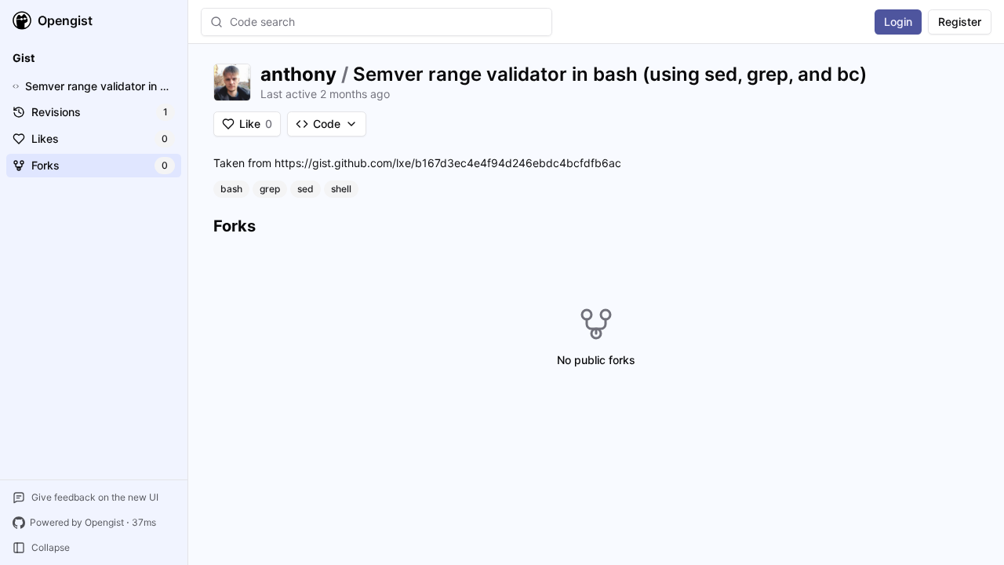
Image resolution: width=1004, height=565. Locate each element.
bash (231, 189)
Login (898, 21)
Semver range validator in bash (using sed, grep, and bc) (610, 74)
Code (326, 123)
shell (341, 189)
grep (270, 189)
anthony (298, 74)
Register (959, 21)
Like (255, 123)
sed (305, 189)
